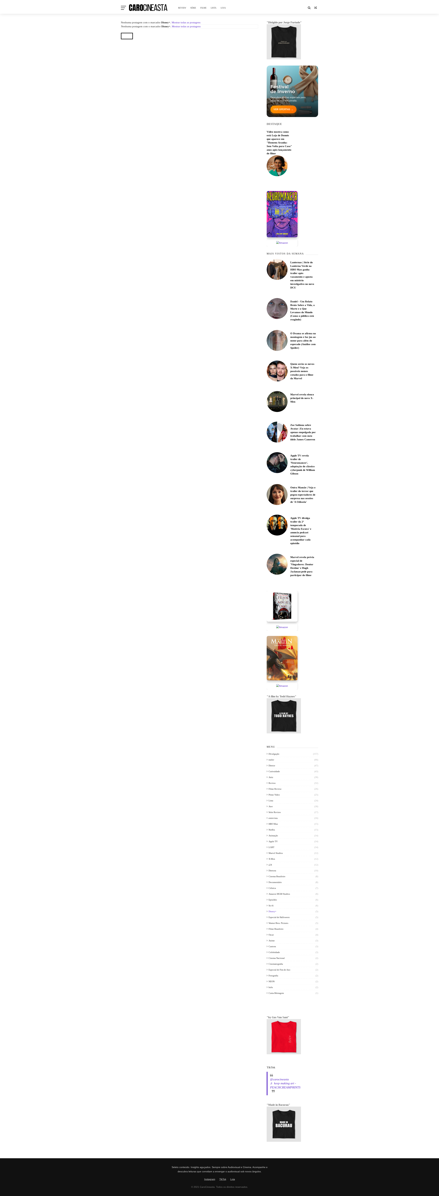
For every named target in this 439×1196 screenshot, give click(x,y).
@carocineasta (279, 1079)
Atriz (271, 777)
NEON (272, 981)
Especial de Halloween (279, 917)
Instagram (209, 1179)
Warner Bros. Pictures (278, 923)
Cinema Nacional (277, 958)
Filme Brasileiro (276, 929)
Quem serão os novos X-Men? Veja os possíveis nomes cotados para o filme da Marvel (302, 371)
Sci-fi (271, 905)
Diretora (272, 870)
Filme (203, 8)
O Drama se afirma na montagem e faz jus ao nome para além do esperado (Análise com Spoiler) (303, 340)
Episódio (273, 899)
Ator (271, 806)
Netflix (272, 829)
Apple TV (273, 841)
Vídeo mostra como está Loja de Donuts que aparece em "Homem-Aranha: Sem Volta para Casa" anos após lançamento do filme (279, 142)
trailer (271, 759)
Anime (272, 940)
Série (193, 8)
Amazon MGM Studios (279, 894)
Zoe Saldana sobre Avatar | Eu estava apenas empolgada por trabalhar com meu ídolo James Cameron (303, 432)
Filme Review (275, 789)
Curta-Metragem (276, 993)
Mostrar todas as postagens (186, 22)
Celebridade (274, 952)
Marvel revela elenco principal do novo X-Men (302, 398)
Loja (223, 8)
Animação (273, 835)
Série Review (275, 812)
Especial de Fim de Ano (279, 969)
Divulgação (274, 754)
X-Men (272, 859)
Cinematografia (276, 964)
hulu (271, 987)
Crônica (272, 888)
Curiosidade (274, 771)
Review (182, 8)
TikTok (222, 1179)
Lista (213, 8)
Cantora (272, 946)
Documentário (275, 882)
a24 (270, 864)
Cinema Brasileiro (277, 876)
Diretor (272, 765)
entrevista (273, 818)
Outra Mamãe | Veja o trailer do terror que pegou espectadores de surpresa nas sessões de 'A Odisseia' (303, 494)
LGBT (271, 847)
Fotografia (273, 975)
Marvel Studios (276, 853)
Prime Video (274, 794)
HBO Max (273, 824)
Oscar (271, 934)
